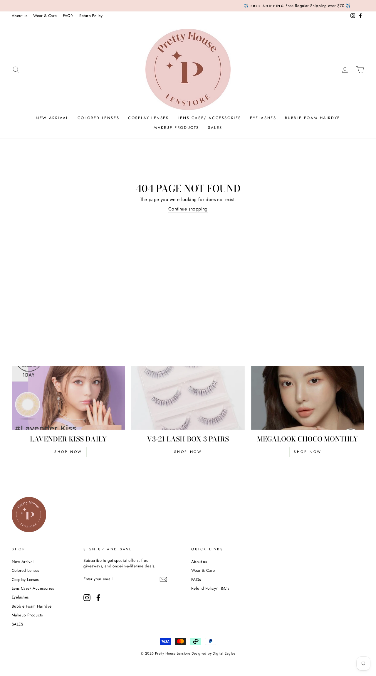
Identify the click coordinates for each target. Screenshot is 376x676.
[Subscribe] (163, 579)
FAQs (196, 579)
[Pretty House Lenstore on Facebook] (98, 597)
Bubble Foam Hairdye (312, 118)
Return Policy (91, 15)
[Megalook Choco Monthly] (307, 398)
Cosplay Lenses (148, 118)
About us (19, 15)
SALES (215, 127)
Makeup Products (176, 127)
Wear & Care (45, 15)
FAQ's (68, 15)
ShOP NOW (68, 451)
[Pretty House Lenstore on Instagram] (86, 597)
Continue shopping (188, 209)
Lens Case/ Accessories (209, 118)
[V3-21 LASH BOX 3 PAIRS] (187, 398)
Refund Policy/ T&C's (210, 588)
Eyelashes (263, 118)
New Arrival (52, 118)
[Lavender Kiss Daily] (68, 398)
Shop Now (188, 451)
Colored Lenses (98, 118)
